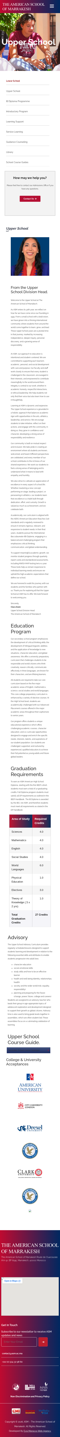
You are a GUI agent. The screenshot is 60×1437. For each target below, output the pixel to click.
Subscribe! (43, 1342)
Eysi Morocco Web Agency (37, 1431)
